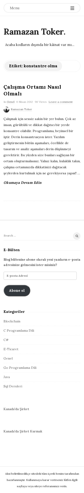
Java (7, 377)
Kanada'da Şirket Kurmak (23, 431)
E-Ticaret (11, 349)
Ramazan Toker (33, 31)
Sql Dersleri (13, 386)
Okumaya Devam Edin (23, 182)
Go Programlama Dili (20, 368)
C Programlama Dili (19, 330)
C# (6, 340)
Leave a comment (61, 102)
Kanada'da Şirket (16, 409)
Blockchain (12, 321)
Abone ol (17, 290)
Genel (10, 102)
